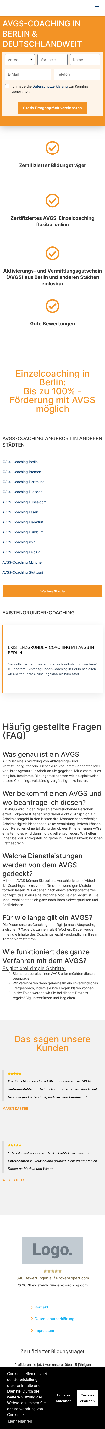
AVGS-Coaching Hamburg (23, 532)
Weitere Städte (52, 591)
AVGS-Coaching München (22, 562)
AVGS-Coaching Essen (20, 512)
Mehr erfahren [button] (20, 1421)
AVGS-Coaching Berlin (20, 462)
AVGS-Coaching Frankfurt (22, 522)
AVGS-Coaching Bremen (21, 472)
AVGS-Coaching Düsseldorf (24, 502)
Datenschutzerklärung (50, 86)
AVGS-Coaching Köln (18, 542)
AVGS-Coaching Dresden (22, 492)
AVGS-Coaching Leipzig (21, 552)
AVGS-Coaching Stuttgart (22, 572)
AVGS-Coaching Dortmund (23, 482)
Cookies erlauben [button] (87, 1398)
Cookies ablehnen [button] (64, 1398)
